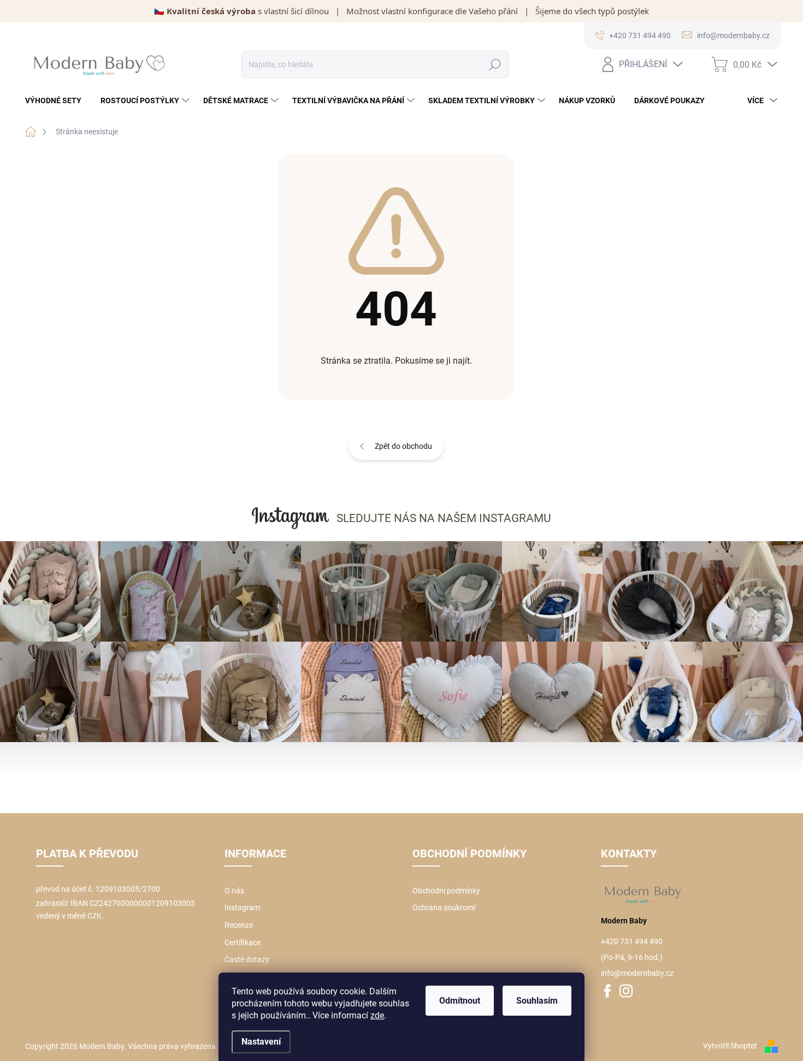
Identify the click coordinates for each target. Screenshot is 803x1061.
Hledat (494, 64)
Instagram (242, 907)
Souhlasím (537, 1000)
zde (377, 1015)
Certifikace (243, 942)
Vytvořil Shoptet (730, 1045)
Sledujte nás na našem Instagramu (443, 518)
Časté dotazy (247, 959)
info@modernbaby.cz (637, 973)
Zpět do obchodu (403, 446)
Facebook (607, 994)
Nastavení (261, 1041)
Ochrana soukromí (443, 907)
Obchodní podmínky (446, 890)
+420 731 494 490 (632, 941)
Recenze (239, 925)
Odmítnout (459, 1000)
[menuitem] (57, 100)
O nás (234, 890)
